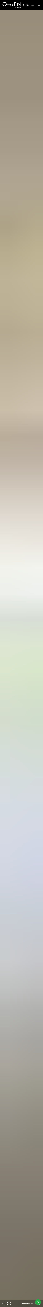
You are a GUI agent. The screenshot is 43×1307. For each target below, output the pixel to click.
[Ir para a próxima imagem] (9, 1303)
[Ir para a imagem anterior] (4, 1303)
